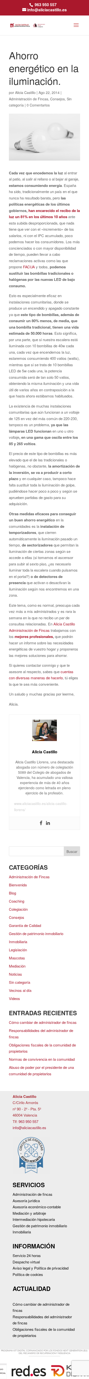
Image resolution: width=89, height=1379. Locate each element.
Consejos (57, 98)
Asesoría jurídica (26, 1200)
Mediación (17, 966)
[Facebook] (41, 823)
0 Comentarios (38, 105)
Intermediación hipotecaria (34, 1219)
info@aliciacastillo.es (29, 1127)
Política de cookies (28, 1274)
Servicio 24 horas (27, 1255)
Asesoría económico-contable (37, 1206)
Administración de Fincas (28, 98)
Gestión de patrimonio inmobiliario (36, 933)
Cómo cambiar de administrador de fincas (43, 1022)
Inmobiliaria (18, 941)
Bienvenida (18, 884)
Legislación (18, 949)
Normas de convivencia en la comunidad (42, 1059)
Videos (14, 998)
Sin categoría (19, 982)
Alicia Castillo (25, 92)
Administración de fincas (32, 1194)
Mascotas (17, 957)
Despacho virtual (26, 1261)
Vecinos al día (20, 990)
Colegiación (18, 909)
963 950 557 (46, 4)
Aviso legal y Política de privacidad (40, 1268)
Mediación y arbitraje (29, 1213)
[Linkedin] (48, 823)
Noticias (15, 974)
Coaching (16, 901)
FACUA (29, 266)
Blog (12, 892)
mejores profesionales (34, 636)
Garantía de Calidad (25, 925)
